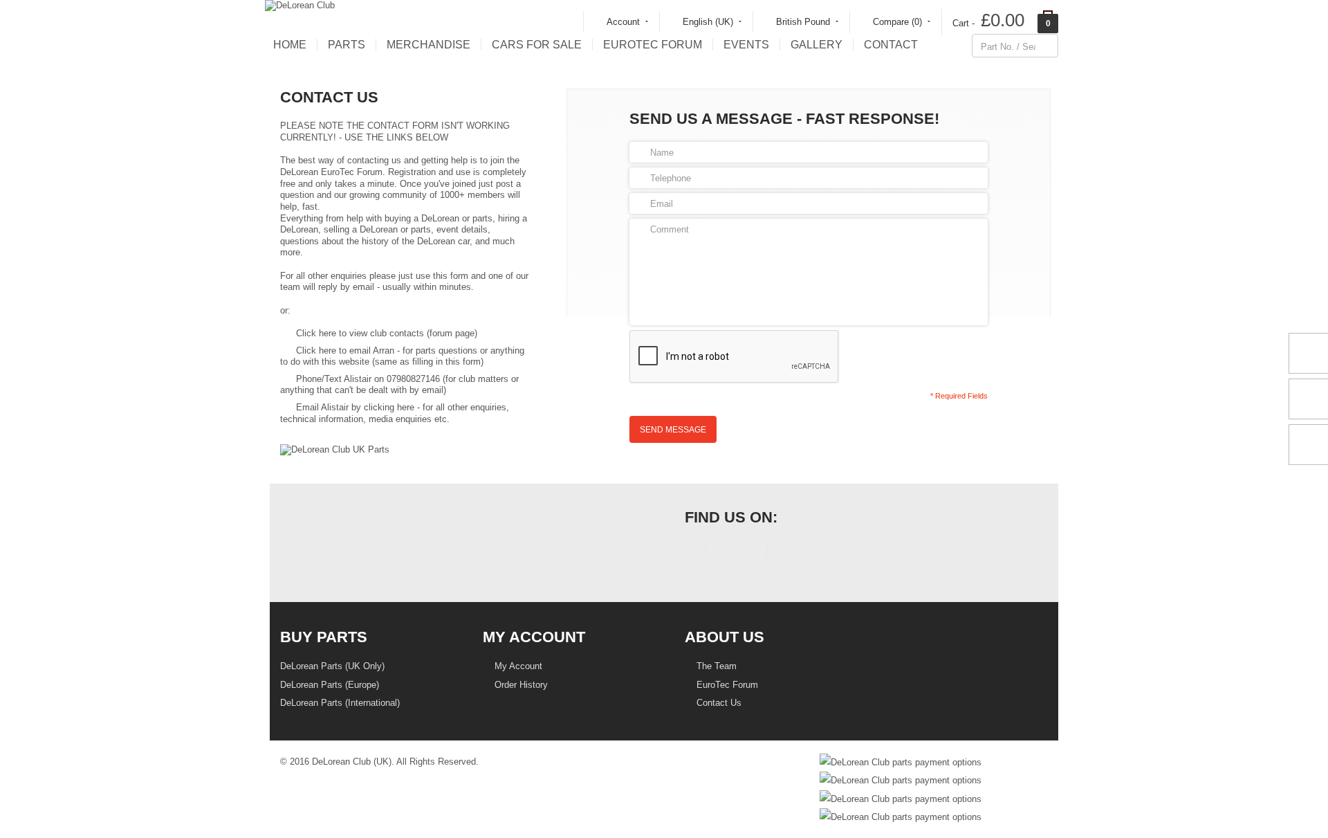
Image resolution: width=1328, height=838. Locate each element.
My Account (517, 666)
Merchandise (428, 45)
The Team (715, 666)
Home (289, 45)
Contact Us (717, 703)
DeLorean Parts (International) (340, 703)
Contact (891, 45)
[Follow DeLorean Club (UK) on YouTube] (751, 553)
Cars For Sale (537, 45)
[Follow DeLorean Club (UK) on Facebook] (690, 553)
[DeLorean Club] (300, 5)
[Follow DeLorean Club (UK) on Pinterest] (782, 553)
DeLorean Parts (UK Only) (332, 666)
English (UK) (708, 22)
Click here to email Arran (345, 350)
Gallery (816, 45)
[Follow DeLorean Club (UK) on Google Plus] (812, 553)
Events (746, 45)
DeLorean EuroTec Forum (331, 172)
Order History (520, 685)
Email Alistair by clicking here (355, 407)
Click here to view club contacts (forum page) (386, 333)
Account (623, 22)
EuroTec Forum (652, 45)
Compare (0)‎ (897, 22)
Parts (346, 45)
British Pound (803, 22)
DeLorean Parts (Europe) (329, 685)
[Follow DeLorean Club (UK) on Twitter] (721, 553)
